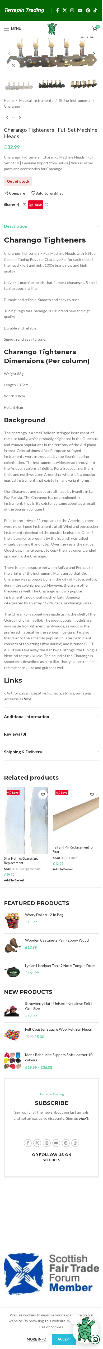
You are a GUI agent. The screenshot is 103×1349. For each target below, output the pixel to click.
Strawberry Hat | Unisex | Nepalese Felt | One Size (58, 1006)
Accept (64, 1339)
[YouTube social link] (80, 10)
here (27, 699)
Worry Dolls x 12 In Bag (44, 914)
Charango (12, 106)
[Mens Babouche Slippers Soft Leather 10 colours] (12, 1061)
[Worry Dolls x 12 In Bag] (12, 920)
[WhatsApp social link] (46, 204)
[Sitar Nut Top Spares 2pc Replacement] (27, 820)
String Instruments (75, 100)
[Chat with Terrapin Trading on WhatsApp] (85, 1330)
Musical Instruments (36, 100)
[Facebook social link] (57, 10)
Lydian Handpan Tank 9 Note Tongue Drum (60, 965)
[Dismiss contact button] (75, 1319)
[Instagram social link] (72, 10)
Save (38, 204)
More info (37, 1339)
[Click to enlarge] (14, 66)
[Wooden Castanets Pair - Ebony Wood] (12, 946)
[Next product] (20, 118)
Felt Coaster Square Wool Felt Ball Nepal (58, 1029)
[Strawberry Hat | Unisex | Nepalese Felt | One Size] (12, 1010)
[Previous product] (7, 118)
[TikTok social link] (95, 10)
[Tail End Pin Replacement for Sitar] (76, 815)
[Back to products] (13, 118)
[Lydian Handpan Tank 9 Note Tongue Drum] (12, 971)
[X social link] (64, 10)
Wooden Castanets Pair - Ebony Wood (57, 940)
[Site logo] (51, 28)
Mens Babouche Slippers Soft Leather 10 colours (58, 1057)
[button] (9, 53)
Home (9, 100)
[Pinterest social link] (88, 10)
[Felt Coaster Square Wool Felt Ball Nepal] (12, 1035)
